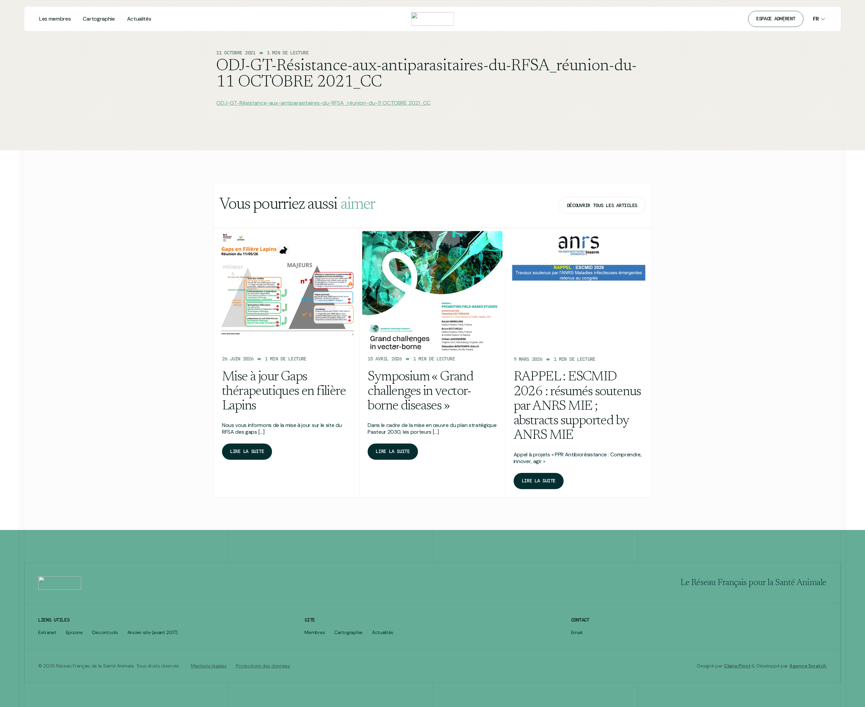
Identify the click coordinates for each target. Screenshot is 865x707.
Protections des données (263, 666)
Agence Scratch (807, 666)
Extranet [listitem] (47, 632)
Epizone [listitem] (74, 632)
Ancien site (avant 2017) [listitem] (152, 632)
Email (577, 632)
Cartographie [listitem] (348, 632)
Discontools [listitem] (105, 632)
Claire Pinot (737, 666)
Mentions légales (209, 666)
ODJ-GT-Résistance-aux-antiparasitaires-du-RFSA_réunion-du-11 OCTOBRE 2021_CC (323, 102)
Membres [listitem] (314, 632)
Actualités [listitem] (382, 632)
